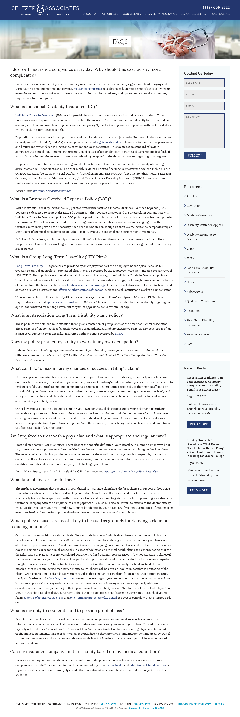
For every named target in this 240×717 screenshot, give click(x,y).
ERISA (119, 333)
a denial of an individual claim (43, 597)
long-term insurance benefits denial (93, 597)
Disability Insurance (200, 215)
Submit (194, 155)
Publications (195, 291)
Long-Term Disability (29, 266)
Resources (193, 311)
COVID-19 (193, 206)
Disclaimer (144, 708)
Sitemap (133, 708)
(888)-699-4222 (216, 7)
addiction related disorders (148, 665)
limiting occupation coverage (86, 285)
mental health (115, 665)
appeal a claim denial (60, 302)
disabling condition (61, 578)
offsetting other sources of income (80, 290)
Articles (192, 196)
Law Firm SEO (157, 708)
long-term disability (108, 142)
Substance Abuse (198, 334)
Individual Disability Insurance (35, 115)
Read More (199, 424)
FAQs (190, 344)
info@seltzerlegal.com (194, 704)
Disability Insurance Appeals (205, 225)
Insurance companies (88, 89)
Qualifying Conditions (201, 301)
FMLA (190, 258)
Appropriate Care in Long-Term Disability (130, 471)
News (190, 282)
